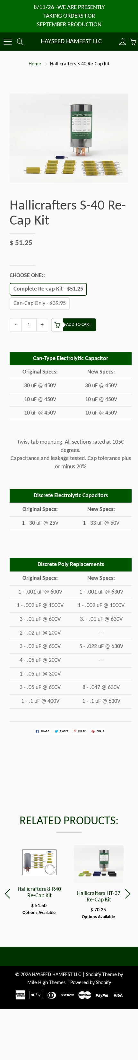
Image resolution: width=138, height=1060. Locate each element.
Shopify (93, 974)
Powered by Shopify (90, 982)
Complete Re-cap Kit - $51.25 (48, 289)
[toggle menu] (7, 41)
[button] (129, 894)
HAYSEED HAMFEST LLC (71, 41)
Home (35, 64)
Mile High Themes (46, 982)
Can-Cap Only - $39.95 (39, 303)
